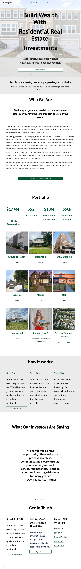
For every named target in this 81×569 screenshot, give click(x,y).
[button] (78, 2)
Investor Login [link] (70, 3)
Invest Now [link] (59, 3)
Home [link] (22, 3)
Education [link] (49, 3)
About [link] (41, 3)
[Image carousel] (40, 467)
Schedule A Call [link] (32, 3)
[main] (41, 29)
